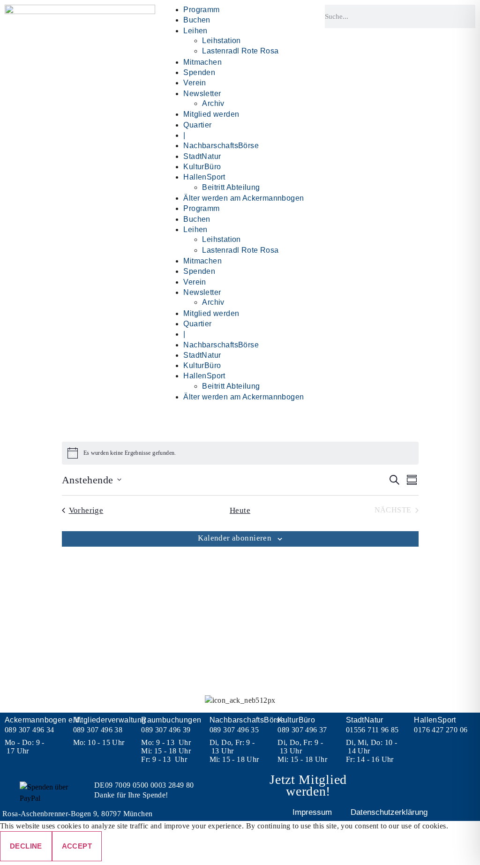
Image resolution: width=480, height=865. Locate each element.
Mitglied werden (211, 114)
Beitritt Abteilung (231, 187)
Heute (240, 510)
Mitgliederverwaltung (109, 720)
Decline (26, 846)
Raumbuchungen (171, 720)
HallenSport (204, 177)
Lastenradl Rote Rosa (240, 51)
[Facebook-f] (426, 786)
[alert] (240, 453)
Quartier (197, 125)
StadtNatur (202, 156)
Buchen (196, 20)
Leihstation (221, 41)
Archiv (213, 103)
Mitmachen (202, 62)
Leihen (195, 31)
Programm (201, 10)
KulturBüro (202, 167)
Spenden (199, 72)
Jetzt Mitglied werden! (308, 785)
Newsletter (202, 94)
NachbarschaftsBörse (221, 146)
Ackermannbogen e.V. (43, 720)
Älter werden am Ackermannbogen (243, 198)
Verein (194, 83)
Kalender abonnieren (234, 538)
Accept (77, 846)
